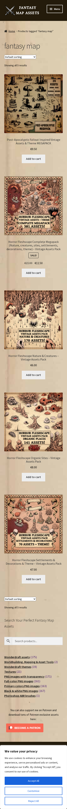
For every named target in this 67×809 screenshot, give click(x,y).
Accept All (33, 780)
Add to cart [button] (33, 159)
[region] (33, 777)
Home (12, 31)
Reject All (33, 801)
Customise (33, 791)
